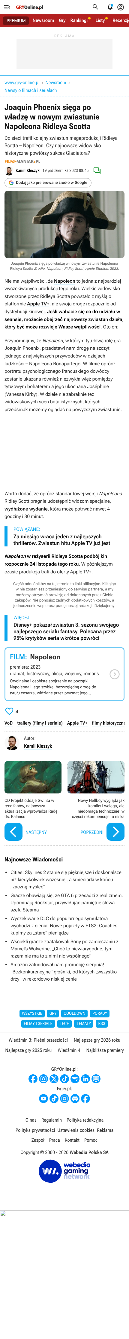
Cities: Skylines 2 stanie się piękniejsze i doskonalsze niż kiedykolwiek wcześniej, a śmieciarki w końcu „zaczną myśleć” (66, 880)
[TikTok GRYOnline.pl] (64, 1078)
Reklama (105, 1130)
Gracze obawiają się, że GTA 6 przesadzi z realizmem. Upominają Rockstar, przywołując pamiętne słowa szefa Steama (66, 903)
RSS (101, 1023)
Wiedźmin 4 (69, 1050)
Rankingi (79, 20)
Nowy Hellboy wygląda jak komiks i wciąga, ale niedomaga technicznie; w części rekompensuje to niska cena (96, 801)
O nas (31, 1120)
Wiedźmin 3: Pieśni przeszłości (38, 1040)
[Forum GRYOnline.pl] (96, 1078)
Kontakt (72, 1140)
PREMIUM (16, 20)
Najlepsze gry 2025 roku (28, 1050)
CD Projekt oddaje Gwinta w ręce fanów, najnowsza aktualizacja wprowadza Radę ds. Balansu (33, 801)
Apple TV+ (38, 304)
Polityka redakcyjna (85, 1120)
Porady (99, 1013)
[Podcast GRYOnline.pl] (75, 1078)
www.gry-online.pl (21, 82)
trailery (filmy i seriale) (39, 723)
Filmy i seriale (38, 1023)
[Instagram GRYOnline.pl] (43, 1078)
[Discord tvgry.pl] (75, 1098)
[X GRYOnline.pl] (54, 1078)
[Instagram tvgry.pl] (64, 1098)
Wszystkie (32, 1013)
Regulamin (51, 1120)
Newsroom (43, 20)
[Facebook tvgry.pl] (85, 1098)
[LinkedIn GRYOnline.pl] (85, 1078)
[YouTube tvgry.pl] (43, 1098)
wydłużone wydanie (26, 509)
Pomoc (91, 1140)
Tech (65, 1023)
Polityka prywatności (35, 1130)
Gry (62, 20)
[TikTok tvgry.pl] (54, 1098)
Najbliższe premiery (105, 1050)
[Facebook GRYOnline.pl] (33, 1078)
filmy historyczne (109, 723)
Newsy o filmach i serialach (30, 90)
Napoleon (64, 281)
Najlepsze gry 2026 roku (97, 1040)
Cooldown (74, 1013)
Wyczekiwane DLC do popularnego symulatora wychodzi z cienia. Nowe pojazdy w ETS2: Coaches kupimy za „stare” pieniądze (63, 926)
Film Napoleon (64, 674)
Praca (54, 1140)
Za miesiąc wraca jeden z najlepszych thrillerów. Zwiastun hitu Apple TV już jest (62, 540)
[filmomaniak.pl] (22, 161)
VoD (8, 723)
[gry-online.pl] (29, 7)
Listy (100, 20)
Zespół (38, 1140)
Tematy (83, 1023)
